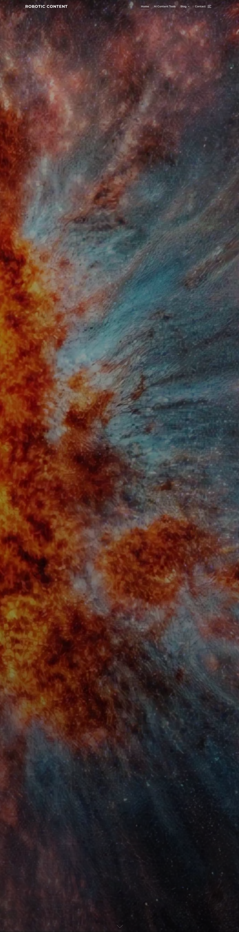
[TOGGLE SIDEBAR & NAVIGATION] (210, 6)
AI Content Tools (165, 6)
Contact (200, 6)
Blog (183, 6)
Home (145, 6)
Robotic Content (46, 6)
